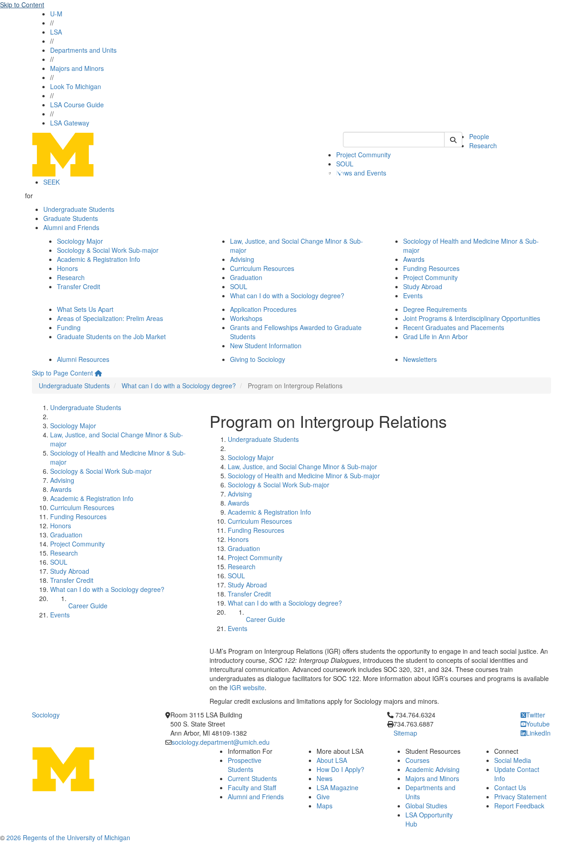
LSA (56, 31)
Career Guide (87, 605)
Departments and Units (83, 50)
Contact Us (510, 787)
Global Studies (426, 805)
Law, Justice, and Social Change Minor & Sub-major (302, 466)
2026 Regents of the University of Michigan (68, 837)
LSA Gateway (69, 122)
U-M (56, 13)
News (324, 778)
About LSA (332, 760)
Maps (324, 805)
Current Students (252, 778)
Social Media (512, 760)
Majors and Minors (77, 68)
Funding (69, 327)
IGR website (246, 687)
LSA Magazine (337, 787)
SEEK (51, 181)
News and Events (361, 172)
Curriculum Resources (262, 268)
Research (483, 145)
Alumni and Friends (71, 227)
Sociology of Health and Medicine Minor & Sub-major (304, 475)
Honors (67, 268)
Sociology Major (80, 241)
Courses (417, 760)
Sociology (46, 714)
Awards (413, 259)
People (479, 136)
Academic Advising (432, 769)
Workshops (246, 318)
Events (413, 295)
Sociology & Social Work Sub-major (108, 250)
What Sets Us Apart (85, 309)
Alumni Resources (83, 359)
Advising (242, 259)
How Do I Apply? (340, 769)
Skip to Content (22, 4)
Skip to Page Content (62, 372)
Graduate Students (70, 218)
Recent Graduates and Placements (453, 327)
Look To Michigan (75, 86)
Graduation (246, 277)
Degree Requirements (435, 309)
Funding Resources (431, 268)
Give (323, 796)
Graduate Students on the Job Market (111, 336)
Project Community (363, 154)
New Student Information (266, 345)
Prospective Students (244, 765)
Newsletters (420, 359)
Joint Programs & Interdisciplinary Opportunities (471, 318)
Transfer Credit (78, 286)
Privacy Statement (520, 796)
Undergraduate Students (78, 209)
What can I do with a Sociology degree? (287, 295)
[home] (98, 372)
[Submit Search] (453, 139)
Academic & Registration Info (98, 259)
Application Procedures (263, 309)
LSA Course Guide (77, 104)
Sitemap (405, 732)
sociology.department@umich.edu (221, 742)
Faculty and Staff (252, 787)
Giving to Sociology (257, 359)
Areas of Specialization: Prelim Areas (110, 318)
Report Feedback (519, 805)
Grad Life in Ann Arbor (435, 336)
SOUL (238, 286)
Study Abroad (422, 286)
